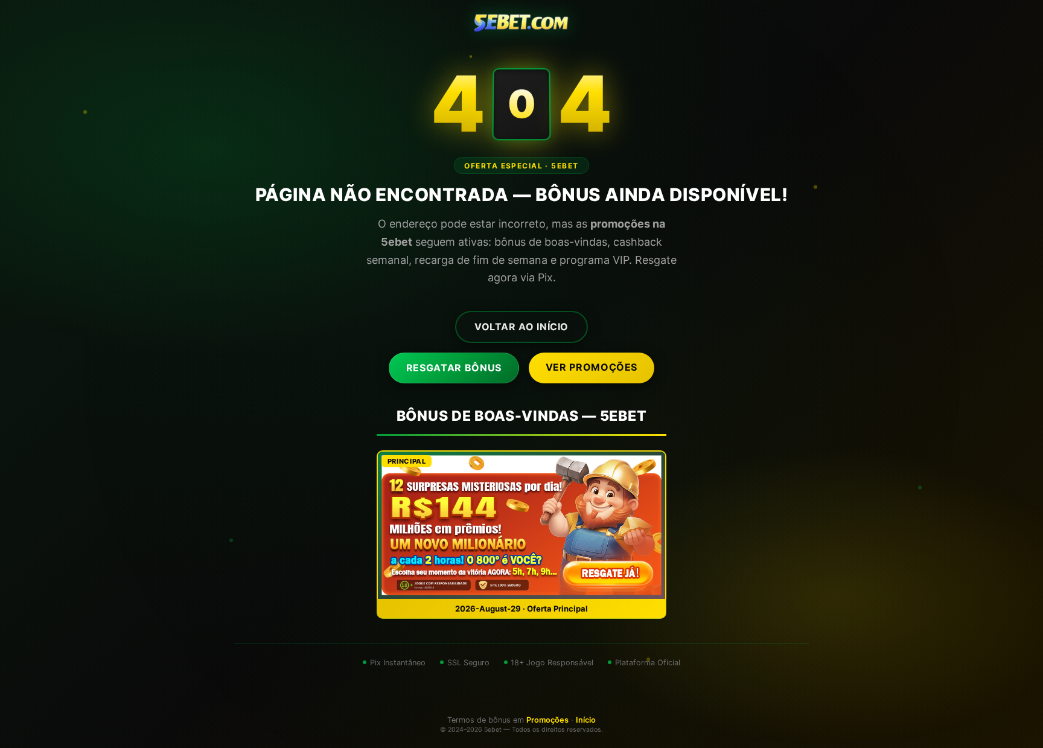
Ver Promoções (591, 367)
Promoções (547, 719)
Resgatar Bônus (454, 368)
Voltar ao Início (521, 327)
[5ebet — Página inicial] (521, 24)
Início (586, 719)
